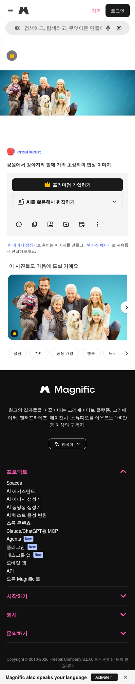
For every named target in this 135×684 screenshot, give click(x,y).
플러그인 (21, 547)
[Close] (125, 677)
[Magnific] (67, 391)
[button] (67, 444)
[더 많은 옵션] (97, 224)
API (10, 570)
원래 (38, 56)
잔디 (39, 353)
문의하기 (17, 633)
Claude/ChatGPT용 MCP (32, 531)
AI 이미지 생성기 (22, 244)
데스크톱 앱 (24, 554)
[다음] (126, 307)
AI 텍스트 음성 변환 (27, 515)
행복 (91, 353)
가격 (96, 10)
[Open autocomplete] (15, 28)
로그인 (118, 10)
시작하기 (17, 596)
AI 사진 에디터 (99, 244)
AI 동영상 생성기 (24, 507)
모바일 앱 (16, 562)
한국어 (67, 444)
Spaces (14, 482)
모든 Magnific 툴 (23, 578)
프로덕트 (17, 471)
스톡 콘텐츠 (19, 522)
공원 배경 (65, 353)
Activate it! (104, 677)
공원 (17, 353)
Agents (19, 538)
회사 (12, 614)
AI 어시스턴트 (21, 491)
